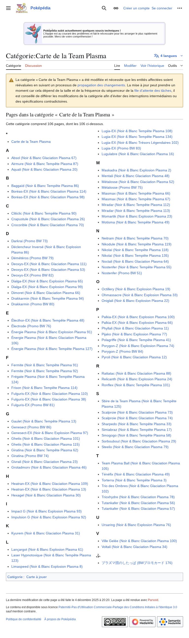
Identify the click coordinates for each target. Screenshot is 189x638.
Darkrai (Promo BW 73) (29, 241)
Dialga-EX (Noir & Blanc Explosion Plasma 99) (47, 287)
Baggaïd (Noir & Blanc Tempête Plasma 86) (45, 186)
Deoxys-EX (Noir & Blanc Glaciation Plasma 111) (49, 264)
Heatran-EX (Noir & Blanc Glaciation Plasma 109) (49, 484)
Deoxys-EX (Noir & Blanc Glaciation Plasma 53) (48, 270)
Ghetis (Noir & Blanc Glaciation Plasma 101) (45, 438)
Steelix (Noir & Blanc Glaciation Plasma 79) (135, 447)
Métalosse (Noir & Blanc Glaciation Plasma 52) (138, 182)
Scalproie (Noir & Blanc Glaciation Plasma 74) (137, 418)
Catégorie (15, 577)
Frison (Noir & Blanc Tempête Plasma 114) (44, 388)
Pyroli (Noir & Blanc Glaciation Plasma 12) (134, 357)
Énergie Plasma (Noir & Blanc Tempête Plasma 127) (52, 349)
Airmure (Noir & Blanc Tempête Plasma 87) (44, 164)
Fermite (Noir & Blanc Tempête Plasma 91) (44, 365)
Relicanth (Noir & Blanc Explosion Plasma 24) (137, 379)
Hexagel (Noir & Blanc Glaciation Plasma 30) (46, 495)
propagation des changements (101, 85)
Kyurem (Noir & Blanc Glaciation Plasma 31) (45, 533)
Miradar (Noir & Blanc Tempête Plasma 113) (136, 211)
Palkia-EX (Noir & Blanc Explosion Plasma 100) (138, 317)
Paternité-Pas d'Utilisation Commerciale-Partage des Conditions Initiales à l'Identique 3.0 (118, 607)
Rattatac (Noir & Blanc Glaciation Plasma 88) (136, 373)
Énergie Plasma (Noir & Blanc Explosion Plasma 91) (51, 332)
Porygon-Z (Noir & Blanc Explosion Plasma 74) (138, 346)
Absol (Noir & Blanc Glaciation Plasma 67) (44, 158)
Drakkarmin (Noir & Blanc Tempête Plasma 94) (47, 298)
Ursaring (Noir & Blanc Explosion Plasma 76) (136, 525)
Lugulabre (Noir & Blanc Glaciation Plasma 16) (138, 154)
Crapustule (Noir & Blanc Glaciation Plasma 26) (48, 219)
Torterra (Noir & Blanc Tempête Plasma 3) (134, 480)
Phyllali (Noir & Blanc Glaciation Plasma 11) (135, 328)
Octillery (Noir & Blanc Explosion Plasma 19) (136, 289)
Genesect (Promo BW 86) (31, 427)
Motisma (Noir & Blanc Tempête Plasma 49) (136, 222)
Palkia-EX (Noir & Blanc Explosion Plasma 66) (137, 323)
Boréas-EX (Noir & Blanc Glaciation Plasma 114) (48, 191)
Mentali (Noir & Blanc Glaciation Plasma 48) (136, 176)
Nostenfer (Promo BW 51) (122, 273)
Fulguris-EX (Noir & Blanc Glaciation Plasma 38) (48, 399)
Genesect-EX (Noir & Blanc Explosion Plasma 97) (49, 433)
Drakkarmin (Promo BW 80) (32, 304)
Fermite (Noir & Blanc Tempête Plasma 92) (44, 371)
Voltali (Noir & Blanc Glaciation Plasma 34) (134, 547)
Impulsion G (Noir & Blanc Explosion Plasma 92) (48, 517)
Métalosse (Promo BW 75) (122, 187)
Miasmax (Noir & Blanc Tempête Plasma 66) (136, 193)
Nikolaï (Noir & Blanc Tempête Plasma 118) (135, 250)
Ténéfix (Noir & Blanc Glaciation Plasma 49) (136, 474)
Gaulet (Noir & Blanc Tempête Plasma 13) (43, 421)
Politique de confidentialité (23, 619)
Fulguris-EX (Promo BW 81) (33, 405)
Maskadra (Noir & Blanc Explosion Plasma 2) (136, 170)
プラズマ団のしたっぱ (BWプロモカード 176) (137, 563)
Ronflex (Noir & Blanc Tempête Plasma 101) (136, 385)
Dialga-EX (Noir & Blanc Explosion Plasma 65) (47, 281)
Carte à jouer (36, 577)
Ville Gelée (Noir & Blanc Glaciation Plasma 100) (139, 541)
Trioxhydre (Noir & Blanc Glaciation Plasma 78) (138, 497)
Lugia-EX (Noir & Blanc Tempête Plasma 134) (137, 137)
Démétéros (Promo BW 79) (32, 258)
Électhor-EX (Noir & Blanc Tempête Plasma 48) (47, 320)
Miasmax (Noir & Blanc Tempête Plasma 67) (136, 199)
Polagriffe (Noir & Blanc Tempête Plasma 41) (136, 340)
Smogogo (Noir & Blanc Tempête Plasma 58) (136, 435)
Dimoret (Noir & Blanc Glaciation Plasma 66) (45, 293)
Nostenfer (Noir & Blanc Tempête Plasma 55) (137, 267)
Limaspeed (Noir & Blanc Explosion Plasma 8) (47, 566)
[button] (8, 8)
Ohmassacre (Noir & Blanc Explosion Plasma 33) (140, 295)
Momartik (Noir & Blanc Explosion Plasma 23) (137, 216)
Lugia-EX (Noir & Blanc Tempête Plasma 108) (137, 131)
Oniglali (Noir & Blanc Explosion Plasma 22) (135, 301)
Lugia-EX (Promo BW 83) (121, 148)
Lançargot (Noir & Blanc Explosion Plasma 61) (47, 549)
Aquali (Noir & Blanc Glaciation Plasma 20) (44, 169)
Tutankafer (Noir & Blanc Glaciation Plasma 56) (138, 503)
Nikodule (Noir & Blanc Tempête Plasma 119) (137, 244)
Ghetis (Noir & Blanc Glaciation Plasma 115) (45, 444)
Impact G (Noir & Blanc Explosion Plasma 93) (46, 511)
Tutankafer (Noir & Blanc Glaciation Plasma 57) (138, 508)
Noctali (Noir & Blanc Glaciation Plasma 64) (135, 261)
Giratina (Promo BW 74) (30, 456)
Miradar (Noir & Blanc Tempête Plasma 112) (136, 205)
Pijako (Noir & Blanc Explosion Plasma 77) (134, 334)
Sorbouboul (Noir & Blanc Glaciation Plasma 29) (139, 441)
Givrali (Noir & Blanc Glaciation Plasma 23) (44, 462)
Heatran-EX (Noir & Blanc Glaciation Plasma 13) (48, 489)
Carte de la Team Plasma (31, 142)
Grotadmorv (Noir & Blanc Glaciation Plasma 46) (49, 467)
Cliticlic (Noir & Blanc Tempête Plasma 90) (44, 213)
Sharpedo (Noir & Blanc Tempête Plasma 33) (137, 424)
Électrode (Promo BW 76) (31, 326)
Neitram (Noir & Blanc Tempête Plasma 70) (135, 238)
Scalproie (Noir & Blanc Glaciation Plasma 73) (137, 412)
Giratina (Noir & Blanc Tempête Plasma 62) (44, 450)
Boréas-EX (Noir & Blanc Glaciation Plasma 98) (48, 197)
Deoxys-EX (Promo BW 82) (32, 275)
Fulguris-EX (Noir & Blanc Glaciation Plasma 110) (49, 394)
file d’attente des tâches (152, 90)
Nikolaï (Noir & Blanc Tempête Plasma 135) (135, 255)
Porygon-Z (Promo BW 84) (122, 351)
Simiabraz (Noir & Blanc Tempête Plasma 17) (137, 430)
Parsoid (153, 600)
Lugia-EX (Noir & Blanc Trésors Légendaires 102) (140, 143)
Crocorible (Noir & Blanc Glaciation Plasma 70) (47, 225)
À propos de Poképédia (60, 619)
